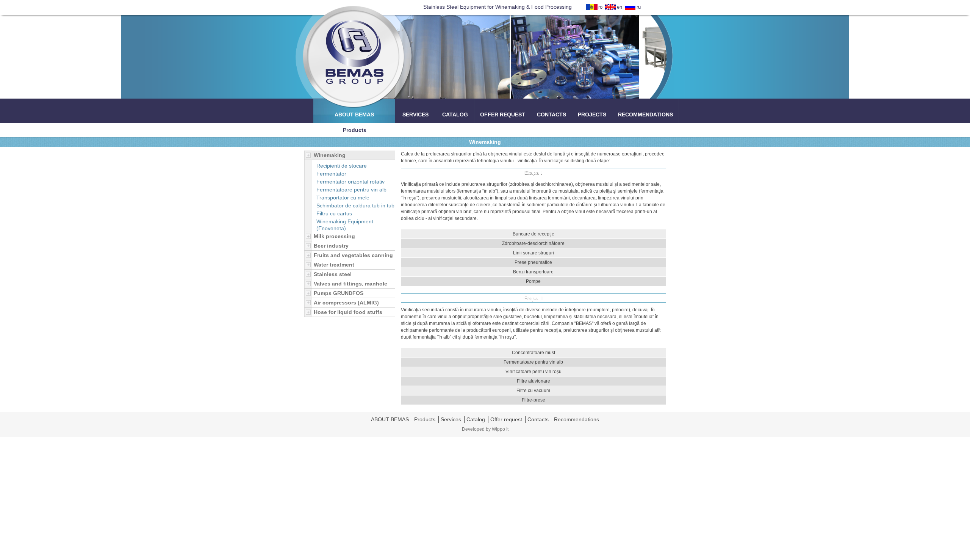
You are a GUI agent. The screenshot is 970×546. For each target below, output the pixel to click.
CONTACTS (551, 114)
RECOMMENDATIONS (645, 114)
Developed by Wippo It (485, 429)
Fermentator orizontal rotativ (350, 182)
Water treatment (334, 265)
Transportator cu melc (342, 198)
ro (600, 7)
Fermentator (331, 174)
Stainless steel (333, 274)
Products (424, 419)
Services (451, 419)
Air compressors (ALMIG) (346, 303)
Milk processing (334, 236)
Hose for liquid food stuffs (348, 312)
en (619, 7)
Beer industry (331, 246)
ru (639, 7)
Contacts (538, 419)
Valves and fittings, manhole (350, 284)
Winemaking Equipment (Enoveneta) (344, 224)
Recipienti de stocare (341, 166)
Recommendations (576, 419)
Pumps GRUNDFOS (338, 293)
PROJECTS (592, 114)
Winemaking (330, 155)
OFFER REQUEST (502, 114)
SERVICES (415, 114)
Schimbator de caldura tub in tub (355, 205)
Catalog (475, 419)
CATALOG (455, 114)
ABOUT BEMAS (354, 114)
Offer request (506, 419)
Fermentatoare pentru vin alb (351, 190)
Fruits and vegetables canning (353, 255)
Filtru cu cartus (334, 213)
